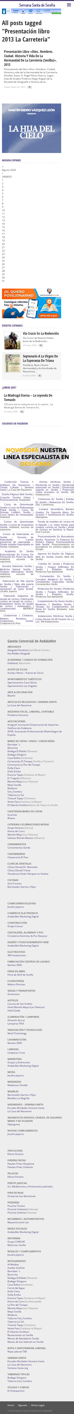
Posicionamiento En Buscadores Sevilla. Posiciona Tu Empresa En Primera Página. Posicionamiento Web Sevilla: (55, 540)
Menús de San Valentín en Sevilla (25, 1342)
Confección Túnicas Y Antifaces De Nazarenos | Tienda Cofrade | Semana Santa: (17, 486)
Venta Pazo (13, 801)
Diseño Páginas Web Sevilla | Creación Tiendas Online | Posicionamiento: (17, 497)
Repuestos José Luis (18, 1222)
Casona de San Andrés (19, 1003)
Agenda (22, 1405)
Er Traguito (13, 778)
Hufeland (12, 663)
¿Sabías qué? (9, 387)
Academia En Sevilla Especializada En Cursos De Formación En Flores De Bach (17, 554)
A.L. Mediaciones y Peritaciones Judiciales (30, 1186)
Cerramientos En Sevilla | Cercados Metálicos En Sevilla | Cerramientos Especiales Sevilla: (55, 579)
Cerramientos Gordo (18, 847)
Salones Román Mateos (20, 838)
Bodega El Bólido (16, 751)
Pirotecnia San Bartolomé (21, 1196)
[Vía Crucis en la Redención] (12, 348)
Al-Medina (13, 1264)
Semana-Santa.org (17, 1368)
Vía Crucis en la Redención (41, 333)
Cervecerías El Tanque (19, 761)
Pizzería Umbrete (17, 1209)
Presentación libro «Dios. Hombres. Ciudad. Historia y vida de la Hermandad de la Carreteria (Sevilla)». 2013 (30, 58)
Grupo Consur (15, 926)
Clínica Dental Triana (18, 870)
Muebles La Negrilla (18, 1098)
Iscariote (12, 814)
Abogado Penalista (17, 650)
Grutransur (13, 994)
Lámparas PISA (15, 1023)
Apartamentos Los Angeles (22, 686)
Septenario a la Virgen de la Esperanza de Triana (40, 358)
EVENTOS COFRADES (12, 325)
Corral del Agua (16, 1288)
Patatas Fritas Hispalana (20, 1163)
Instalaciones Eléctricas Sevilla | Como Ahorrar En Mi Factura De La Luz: (55, 619)
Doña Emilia (14, 771)
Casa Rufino (14, 758)
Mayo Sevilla (14, 785)
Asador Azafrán (16, 1268)
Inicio (10, 1405)
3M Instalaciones (16, 955)
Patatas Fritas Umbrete (20, 1167)
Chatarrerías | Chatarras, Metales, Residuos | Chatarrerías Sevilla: (17, 618)
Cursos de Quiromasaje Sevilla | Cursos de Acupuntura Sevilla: (17, 524)
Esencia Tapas (15, 774)
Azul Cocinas (14, 883)
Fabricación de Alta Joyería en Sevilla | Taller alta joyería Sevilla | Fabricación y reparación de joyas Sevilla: (17, 585)
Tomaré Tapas (15, 798)
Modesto (12, 788)
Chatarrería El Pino (17, 857)
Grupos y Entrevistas (18, 1062)
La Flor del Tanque (17, 1305)
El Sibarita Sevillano (18, 805)
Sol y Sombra (14, 791)
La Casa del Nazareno (19, 705)
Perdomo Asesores (17, 715)
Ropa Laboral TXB (17, 1351)
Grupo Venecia (15, 828)
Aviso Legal (37, 1405)
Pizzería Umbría (16, 1212)
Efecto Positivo (15, 1154)
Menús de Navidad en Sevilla (23, 1338)
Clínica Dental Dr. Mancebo (22, 867)
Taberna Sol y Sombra (19, 1318)
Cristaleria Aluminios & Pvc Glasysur (27, 936)
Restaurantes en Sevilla (20, 1335)
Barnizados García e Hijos (21, 887)
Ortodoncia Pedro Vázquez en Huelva (27, 873)
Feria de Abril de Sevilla (20, 974)
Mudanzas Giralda (17, 1085)
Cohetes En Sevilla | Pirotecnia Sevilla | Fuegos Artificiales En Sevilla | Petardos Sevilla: (55, 567)
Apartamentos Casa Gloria (22, 682)
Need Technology (17, 1033)
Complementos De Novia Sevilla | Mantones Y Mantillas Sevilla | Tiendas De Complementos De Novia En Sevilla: (55, 605)
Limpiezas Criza (16, 1052)
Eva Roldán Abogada (18, 653)
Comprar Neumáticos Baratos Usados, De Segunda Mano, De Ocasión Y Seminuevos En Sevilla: (55, 512)
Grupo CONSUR (16, 1241)
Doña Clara (13, 768)
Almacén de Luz (16, 1020)
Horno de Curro (16, 831)
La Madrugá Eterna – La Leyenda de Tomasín (28, 397)
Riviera (11, 818)
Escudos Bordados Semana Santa (25, 1108)
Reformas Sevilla (16, 1245)
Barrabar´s (13, 744)
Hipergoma (13, 1124)
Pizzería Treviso (16, 1206)
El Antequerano (15, 1390)
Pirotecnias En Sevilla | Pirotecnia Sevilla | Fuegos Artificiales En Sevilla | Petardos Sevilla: (55, 591)
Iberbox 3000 (14, 965)
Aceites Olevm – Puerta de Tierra (25, 673)
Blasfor (11, 695)
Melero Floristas (16, 984)
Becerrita (12, 748)
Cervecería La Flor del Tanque (23, 764)
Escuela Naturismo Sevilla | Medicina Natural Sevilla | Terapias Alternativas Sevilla (17, 569)
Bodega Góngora (16, 754)
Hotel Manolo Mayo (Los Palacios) (26, 1007)
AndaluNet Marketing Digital (23, 916)
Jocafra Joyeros (15, 906)
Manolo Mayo (14, 781)
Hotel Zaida (13, 1010)
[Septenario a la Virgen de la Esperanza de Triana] (12, 371)
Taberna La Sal (15, 795)
